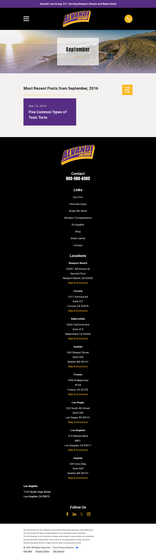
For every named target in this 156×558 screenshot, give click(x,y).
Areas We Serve (78, 210)
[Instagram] (88, 514)
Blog (78, 231)
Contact (78, 245)
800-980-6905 (78, 178)
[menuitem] (27, 551)
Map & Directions (78, 282)
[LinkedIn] (74, 514)
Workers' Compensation (78, 217)
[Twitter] (81, 514)
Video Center (78, 238)
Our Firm (78, 197)
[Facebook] (67, 514)
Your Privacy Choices (63, 547)
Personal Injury (78, 204)
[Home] (77, 18)
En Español (78, 224)
